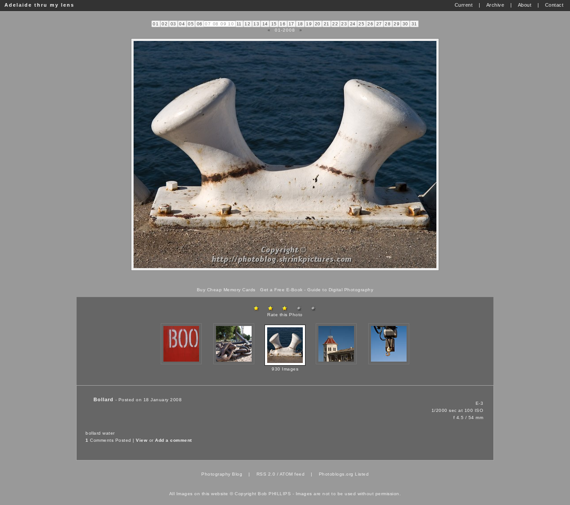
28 (388, 23)
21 (327, 23)
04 (182, 23)
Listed (362, 474)
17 (291, 23)
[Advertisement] (285, 279)
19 (309, 23)
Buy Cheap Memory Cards (226, 289)
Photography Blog (221, 474)
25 (361, 23)
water (108, 433)
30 (405, 23)
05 (191, 23)
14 (265, 23)
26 (370, 23)
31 (414, 23)
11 (239, 23)
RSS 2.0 (266, 474)
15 (274, 23)
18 (300, 23)
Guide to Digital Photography (340, 289)
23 (344, 23)
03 (173, 23)
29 (396, 23)
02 (164, 23)
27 (379, 23)
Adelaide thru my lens (39, 5)
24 (353, 23)
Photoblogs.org (336, 474)
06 (200, 23)
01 (156, 23)
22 (335, 23)
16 (282, 23)
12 (247, 23)
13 (256, 23)
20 (318, 23)
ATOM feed (292, 474)
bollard (93, 433)
